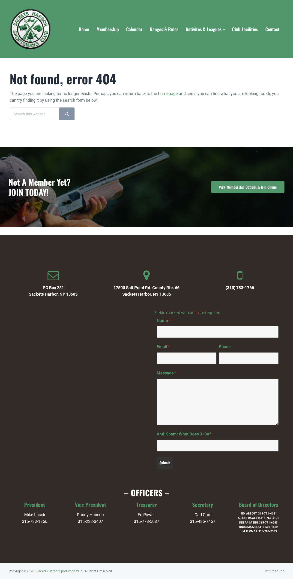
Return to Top (274, 571)
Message (166, 373)
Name (164, 320)
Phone (225, 346)
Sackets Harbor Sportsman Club (59, 571)
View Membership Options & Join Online (248, 187)
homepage (168, 93)
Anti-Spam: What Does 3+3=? (185, 434)
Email (163, 346)
